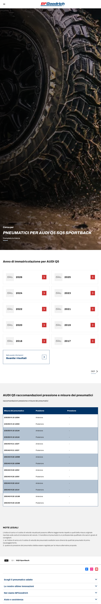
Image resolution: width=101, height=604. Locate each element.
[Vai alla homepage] (53, 4)
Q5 (12, 560)
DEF (93, 371)
